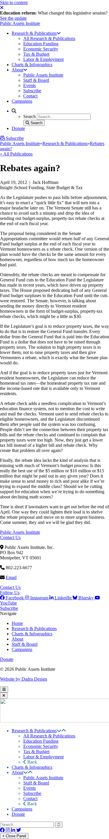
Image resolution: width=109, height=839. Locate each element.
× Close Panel (14, 836)
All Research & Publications (49, 735)
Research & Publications (64, 143)
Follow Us (9, 592)
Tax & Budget (36, 751)
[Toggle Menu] (4, 689)
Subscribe (9, 608)
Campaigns (22, 649)
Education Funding (40, 741)
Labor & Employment (43, 756)
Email (11, 577)
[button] (59, 730)
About (17, 639)
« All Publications (16, 153)
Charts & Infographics (32, 633)
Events (29, 788)
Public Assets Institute (20, 23)
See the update (13, 18)
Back (31, 762)
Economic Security (40, 746)
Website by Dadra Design (23, 679)
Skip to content (14, 2)
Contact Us (10, 537)
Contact (30, 798)
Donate (6, 659)
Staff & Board (24, 644)
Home (17, 623)
